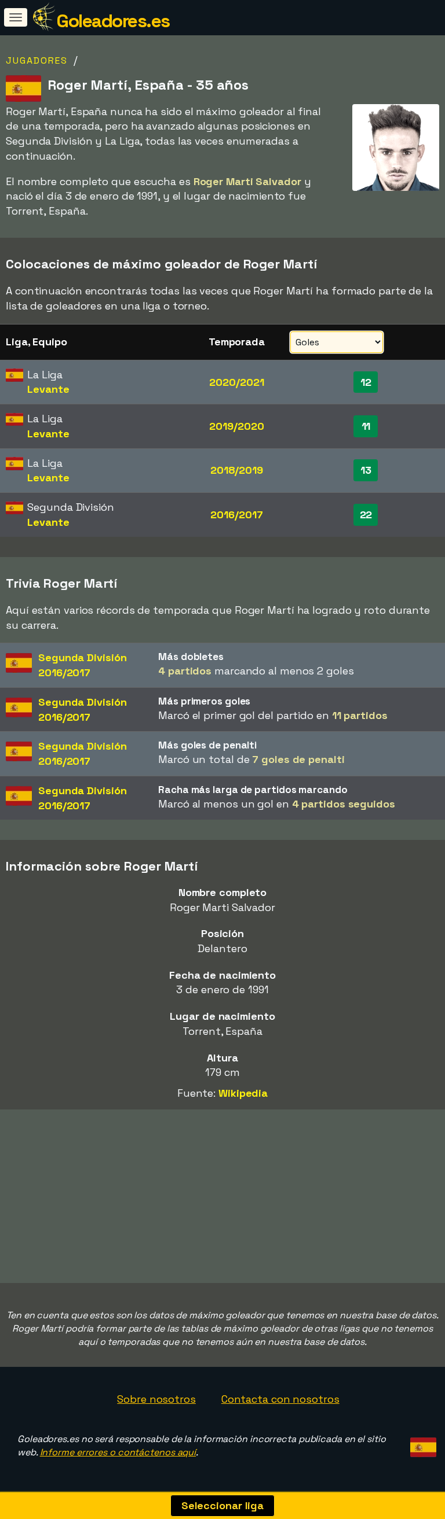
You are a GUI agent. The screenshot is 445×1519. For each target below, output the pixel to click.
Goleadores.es (113, 20)
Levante (48, 389)
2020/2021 (236, 382)
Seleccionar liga (222, 1505)
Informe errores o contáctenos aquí (118, 1452)
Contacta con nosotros (280, 1399)
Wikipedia (243, 1093)
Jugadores (37, 60)
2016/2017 (236, 514)
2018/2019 (236, 470)
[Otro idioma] (421, 1443)
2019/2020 (236, 426)
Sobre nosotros (156, 1399)
